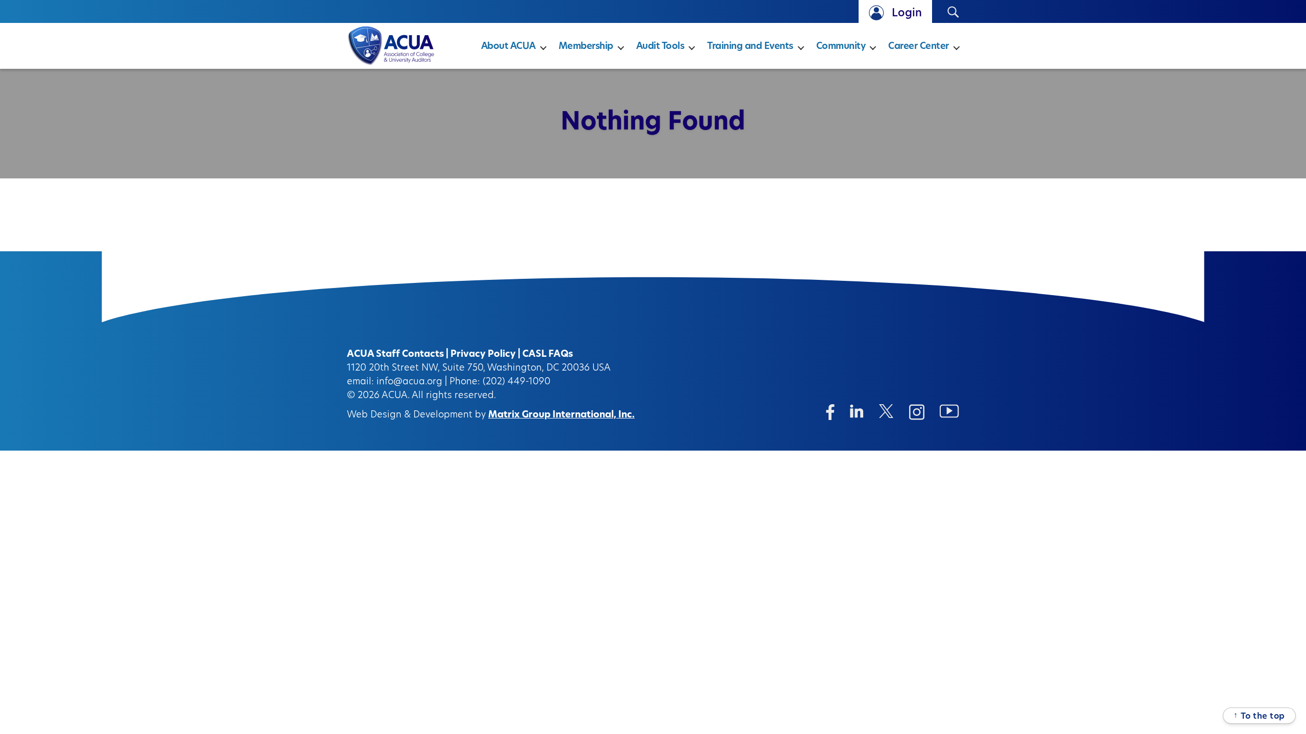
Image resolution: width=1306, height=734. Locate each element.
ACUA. (396, 396)
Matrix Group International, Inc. (561, 415)
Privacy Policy (483, 354)
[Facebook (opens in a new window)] (830, 412)
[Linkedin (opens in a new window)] (857, 411)
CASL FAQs (547, 354)
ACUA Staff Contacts (395, 354)
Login (907, 13)
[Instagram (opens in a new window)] (916, 412)
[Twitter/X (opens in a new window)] (886, 411)
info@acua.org (409, 382)
